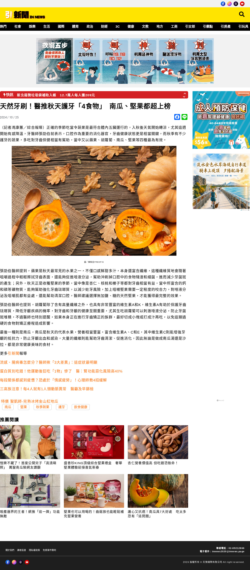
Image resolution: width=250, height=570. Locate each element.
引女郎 (190, 26)
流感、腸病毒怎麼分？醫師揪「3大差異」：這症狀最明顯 (48, 362)
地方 (159, 26)
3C (117, 26)
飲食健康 (80, 407)
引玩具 (243, 26)
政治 (90, 26)
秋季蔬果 (42, 407)
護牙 (61, 407)
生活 (46, 26)
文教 (145, 26)
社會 (17, 26)
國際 (61, 26)
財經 (104, 26)
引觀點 (208, 26)
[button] (185, 92)
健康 (131, 26)
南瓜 (8, 407)
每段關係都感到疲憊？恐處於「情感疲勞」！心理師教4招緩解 (53, 380)
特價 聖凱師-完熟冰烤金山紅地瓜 (29, 401)
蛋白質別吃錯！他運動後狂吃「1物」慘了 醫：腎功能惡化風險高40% (61, 371)
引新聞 (13, 353)
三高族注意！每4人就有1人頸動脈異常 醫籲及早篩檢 (47, 389)
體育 (75, 26)
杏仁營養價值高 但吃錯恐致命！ (153, 463)
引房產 (226, 26)
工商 (174, 26)
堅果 (23, 407)
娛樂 (32, 26)
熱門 (3, 26)
